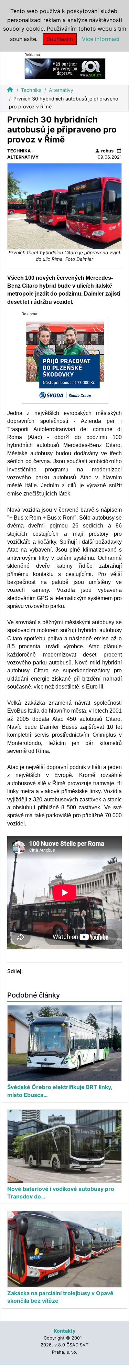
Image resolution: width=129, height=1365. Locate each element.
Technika (31, 90)
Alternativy (61, 90)
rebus (104, 150)
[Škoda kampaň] (65, 359)
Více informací (100, 38)
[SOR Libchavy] (65, 68)
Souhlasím (59, 38)
